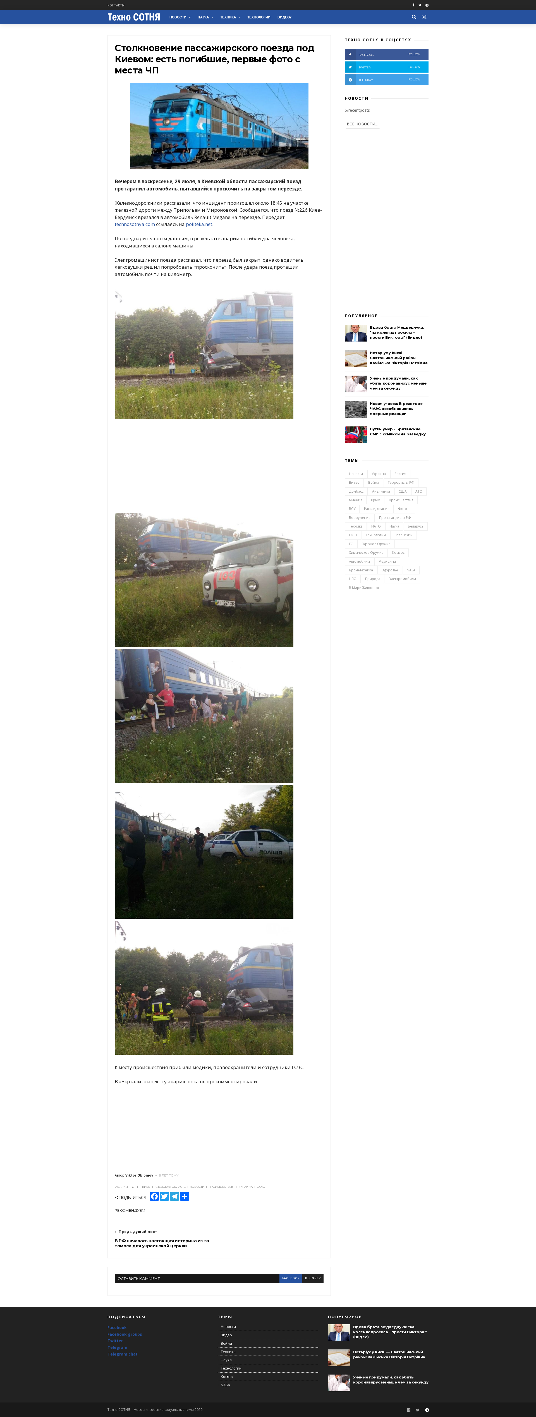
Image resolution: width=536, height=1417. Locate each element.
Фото (402, 508)
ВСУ (352, 508)
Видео (283, 17)
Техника (228, 17)
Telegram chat (122, 1354)
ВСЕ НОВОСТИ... (362, 124)
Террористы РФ (401, 482)
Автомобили (359, 561)
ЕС (351, 543)
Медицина (387, 561)
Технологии (259, 17)
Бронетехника (361, 570)
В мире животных (364, 587)
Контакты (116, 5)
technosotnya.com (135, 224)
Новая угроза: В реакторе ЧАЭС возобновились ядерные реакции (396, 408)
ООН (353, 535)
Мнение (355, 500)
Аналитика (381, 491)
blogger (313, 1278)
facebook (291, 1278)
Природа (372, 578)
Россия (400, 473)
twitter (389, 67)
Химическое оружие (366, 552)
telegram (389, 80)
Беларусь (415, 526)
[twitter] (419, 5)
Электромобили (402, 578)
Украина (379, 473)
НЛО (352, 578)
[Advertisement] (219, 467)
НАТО (376, 526)
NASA (411, 570)
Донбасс (356, 491)
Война (373, 482)
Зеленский (403, 535)
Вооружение (359, 517)
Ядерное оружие (376, 543)
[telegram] (427, 5)
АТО (418, 491)
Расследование (376, 508)
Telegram (117, 1347)
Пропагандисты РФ (395, 517)
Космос (398, 552)
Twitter (115, 1340)
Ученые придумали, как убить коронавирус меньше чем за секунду (398, 383)
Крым (375, 500)
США (403, 491)
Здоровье (390, 570)
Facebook (117, 1327)
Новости (177, 17)
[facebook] (413, 5)
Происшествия (401, 500)
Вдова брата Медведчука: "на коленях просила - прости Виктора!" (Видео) (397, 332)
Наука (203, 17)
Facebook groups (124, 1334)
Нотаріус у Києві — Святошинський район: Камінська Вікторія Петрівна (398, 357)
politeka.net (199, 224)
